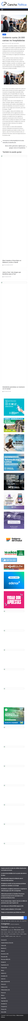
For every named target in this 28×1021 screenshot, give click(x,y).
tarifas (14, 936)
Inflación (3, 973)
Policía (2, 984)
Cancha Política (16, 43)
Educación (4, 929)
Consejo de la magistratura (14, 924)
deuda (10, 927)
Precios (2, 992)
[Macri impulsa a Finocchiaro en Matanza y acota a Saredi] (14, 156)
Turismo (17, 936)
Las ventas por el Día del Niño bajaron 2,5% (12, 906)
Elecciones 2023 (19, 929)
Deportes (4, 927)
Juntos (2, 978)
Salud (7, 936)
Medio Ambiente (4, 981)
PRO (2, 995)
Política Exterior (4, 989)
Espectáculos (4, 964)
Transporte (3, 1006)
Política (2, 987)
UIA (19, 936)
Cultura (2, 945)
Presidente (3, 936)
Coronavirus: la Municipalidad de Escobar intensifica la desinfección (13, 141)
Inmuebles (3, 976)
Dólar (2, 951)
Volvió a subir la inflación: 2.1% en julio (11, 909)
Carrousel (3, 940)
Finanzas (3, 967)
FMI (2, 970)
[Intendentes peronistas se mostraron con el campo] (14, 282)
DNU (16, 927)
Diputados (13, 927)
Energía (2, 962)
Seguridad (11, 936)
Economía (19, 927)
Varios (4, 34)
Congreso (5, 924)
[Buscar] (25, 917)
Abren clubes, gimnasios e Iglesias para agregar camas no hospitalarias (15, 147)
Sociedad (3, 1003)
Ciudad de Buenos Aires (6, 942)
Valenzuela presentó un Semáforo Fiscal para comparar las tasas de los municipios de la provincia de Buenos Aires (12, 895)
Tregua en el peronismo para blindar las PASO (13, 912)
